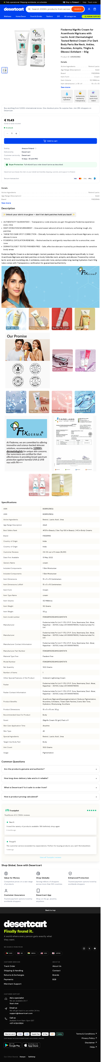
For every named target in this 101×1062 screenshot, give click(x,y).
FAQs (93, 1047)
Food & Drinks (36, 16)
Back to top (50, 910)
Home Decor (21, 16)
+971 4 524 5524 (16, 1023)
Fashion (49, 16)
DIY (58, 16)
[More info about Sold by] (35, 148)
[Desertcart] (14, 9)
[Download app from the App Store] (31, 1045)
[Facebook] (95, 948)
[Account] (89, 9)
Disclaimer (91, 1042)
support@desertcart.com (21, 1013)
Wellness (7, 16)
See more (65, 87)
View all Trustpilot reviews (50, 857)
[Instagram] (84, 948)
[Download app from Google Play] (12, 1045)
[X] (89, 948)
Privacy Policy (89, 1038)
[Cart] (94, 9)
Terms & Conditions (86, 1033)
